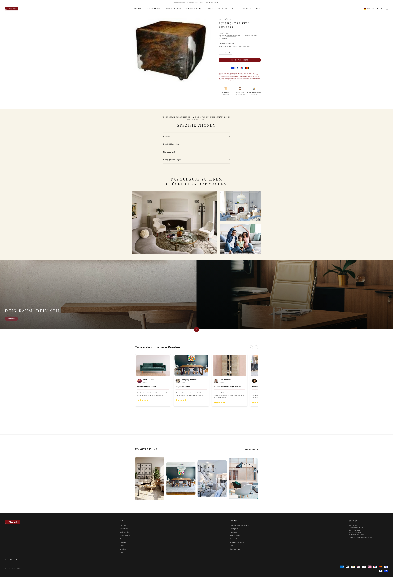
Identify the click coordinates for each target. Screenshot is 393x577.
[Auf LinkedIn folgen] (17, 560)
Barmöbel (247, 9)
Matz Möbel (225, 19)
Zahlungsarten (234, 529)
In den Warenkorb (239, 60)
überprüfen (251, 450)
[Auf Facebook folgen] (6, 560)
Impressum (233, 532)
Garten (210, 9)
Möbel (235, 9)
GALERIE (11, 319)
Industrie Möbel (194, 9)
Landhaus (138, 9)
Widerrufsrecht (235, 535)
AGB (231, 546)
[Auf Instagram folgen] (11, 560)
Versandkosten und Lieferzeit (239, 525)
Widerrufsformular (236, 539)
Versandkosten (231, 35)
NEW (258, 9)
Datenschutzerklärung (237, 542)
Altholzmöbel (154, 9)
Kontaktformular (235, 549)
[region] (196, 294)
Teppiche (222, 9)
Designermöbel (173, 9)
